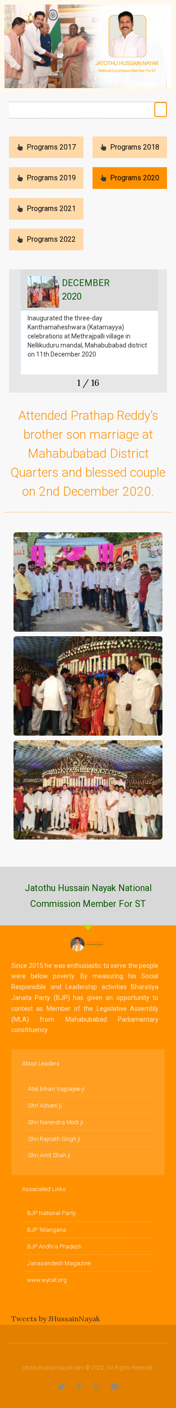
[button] (160, 109)
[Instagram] (96, 1386)
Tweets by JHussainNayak (55, 1318)
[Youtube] (114, 1386)
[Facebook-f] (79, 1386)
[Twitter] (61, 1386)
